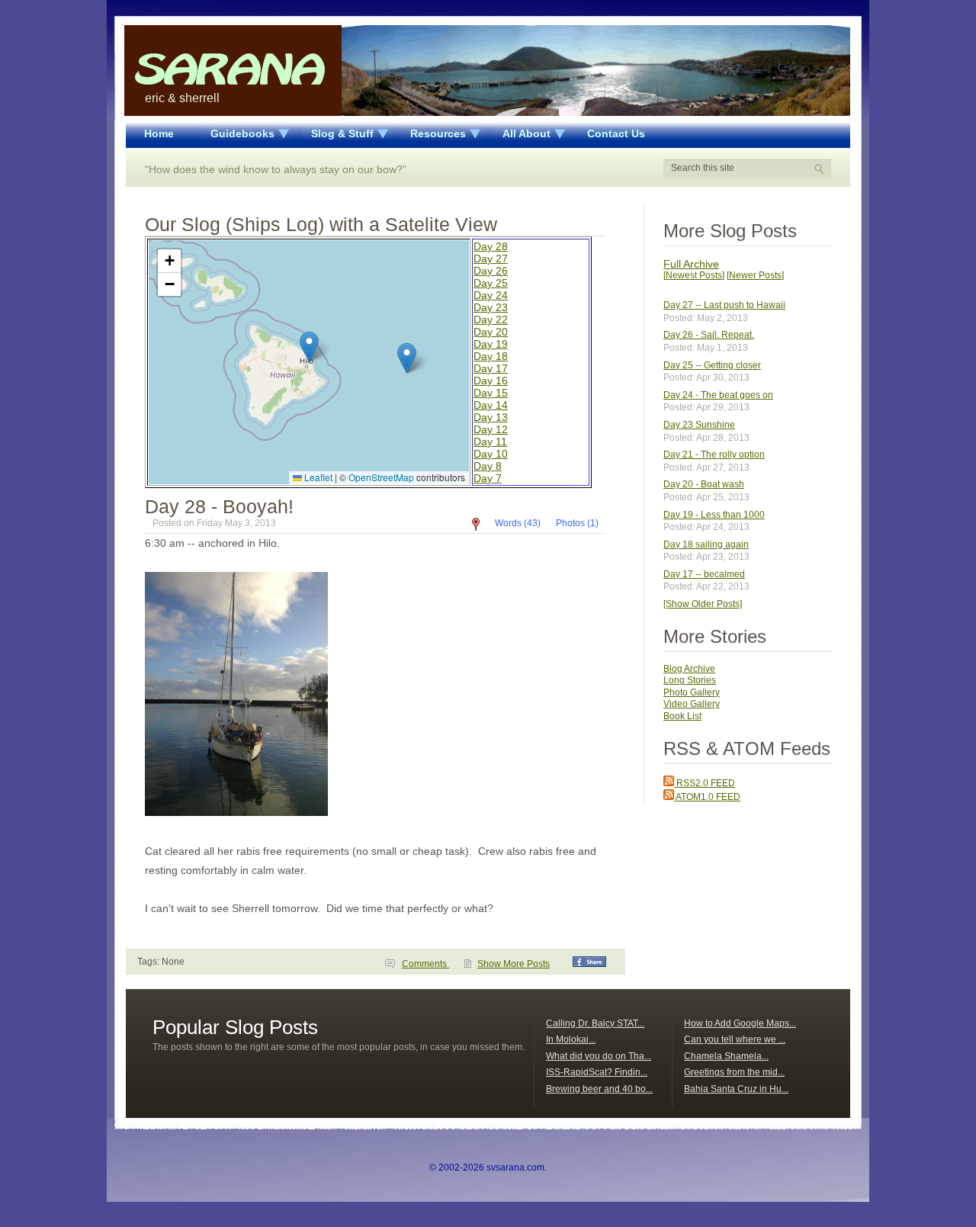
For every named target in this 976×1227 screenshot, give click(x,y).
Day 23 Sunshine (699, 424)
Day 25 (491, 283)
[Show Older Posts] (702, 604)
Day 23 (491, 307)
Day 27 (491, 258)
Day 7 (488, 478)
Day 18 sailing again (706, 544)
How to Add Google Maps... (740, 1023)
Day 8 (488, 466)
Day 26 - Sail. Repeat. (708, 334)
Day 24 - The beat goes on (718, 395)
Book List (682, 716)
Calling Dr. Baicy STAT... (595, 1023)
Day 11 (490, 441)
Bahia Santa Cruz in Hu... (736, 1089)
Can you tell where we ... (734, 1039)
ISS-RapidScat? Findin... (596, 1072)
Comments (425, 964)
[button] (309, 346)
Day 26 (491, 271)
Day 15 (491, 393)
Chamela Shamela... (726, 1056)
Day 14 (491, 405)
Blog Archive (689, 668)
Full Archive (691, 264)
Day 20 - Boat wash (703, 484)
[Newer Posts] (755, 275)
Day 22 (491, 319)
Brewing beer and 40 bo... (599, 1089)
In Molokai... (571, 1039)
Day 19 (491, 344)
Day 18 (491, 356)
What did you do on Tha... (598, 1056)
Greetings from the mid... (734, 1072)
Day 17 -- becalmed (704, 574)
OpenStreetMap (381, 477)
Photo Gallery (691, 692)
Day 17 (491, 368)
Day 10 (491, 454)
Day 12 (491, 429)
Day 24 (491, 295)
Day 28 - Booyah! (219, 506)
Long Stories (689, 680)
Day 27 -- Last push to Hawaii (724, 305)
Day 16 (491, 380)
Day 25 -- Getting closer (712, 365)
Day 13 (491, 417)
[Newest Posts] (693, 275)
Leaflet (317, 477)
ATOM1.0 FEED (707, 797)
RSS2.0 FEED (704, 783)
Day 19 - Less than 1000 (714, 514)
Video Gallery (691, 704)
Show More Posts (513, 964)
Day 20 (491, 332)
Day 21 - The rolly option (714, 454)
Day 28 (491, 246)
